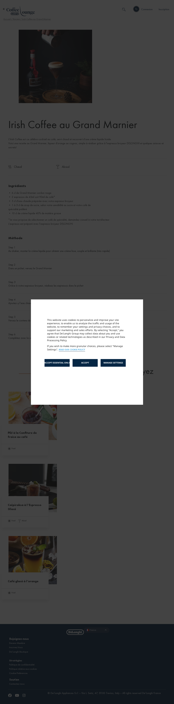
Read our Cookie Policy (72, 350)
